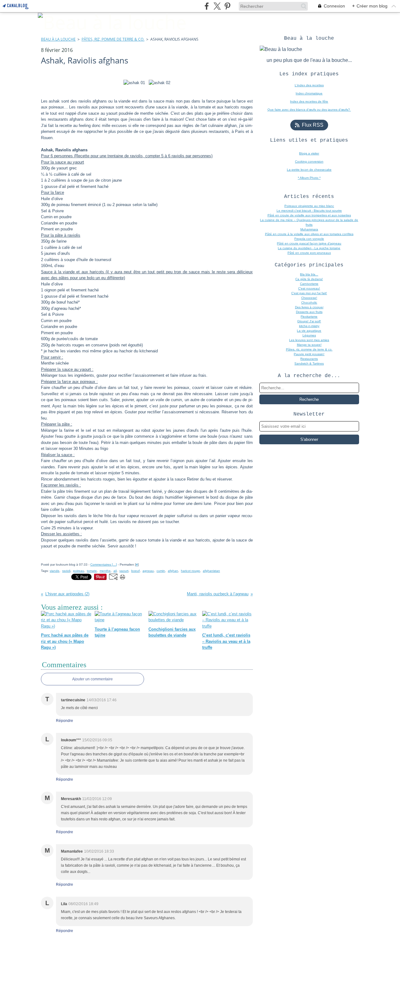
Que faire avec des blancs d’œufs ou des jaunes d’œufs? (309, 109)
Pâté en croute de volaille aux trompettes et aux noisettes (309, 215)
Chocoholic (309, 302)
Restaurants (309, 358)
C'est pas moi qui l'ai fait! (309, 293)
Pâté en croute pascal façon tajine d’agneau (309, 243)
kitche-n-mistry (309, 326)
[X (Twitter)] (217, 6)
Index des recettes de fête (309, 101)
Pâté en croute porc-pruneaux (309, 253)
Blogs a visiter (309, 153)
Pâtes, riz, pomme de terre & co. (113, 39)
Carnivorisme (309, 283)
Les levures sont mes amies (309, 340)
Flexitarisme (309, 316)
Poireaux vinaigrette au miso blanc (309, 206)
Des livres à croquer (309, 307)
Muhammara (309, 229)
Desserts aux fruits (309, 312)
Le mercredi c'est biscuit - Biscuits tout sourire (309, 210)
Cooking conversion (309, 161)
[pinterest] (227, 6)
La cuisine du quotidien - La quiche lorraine (309, 248)
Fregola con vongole (309, 238)
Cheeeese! (309, 298)
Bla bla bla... (309, 274)
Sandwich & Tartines (309, 363)
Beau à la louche (58, 39)
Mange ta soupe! (309, 344)
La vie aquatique (309, 330)
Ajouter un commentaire (92, 679)
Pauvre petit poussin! (309, 354)
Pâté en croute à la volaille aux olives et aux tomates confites (309, 234)
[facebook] (207, 6)
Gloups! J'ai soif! (309, 321)
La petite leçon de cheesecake (309, 169)
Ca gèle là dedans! (309, 279)
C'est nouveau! (309, 288)
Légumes (309, 335)
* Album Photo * (309, 177)
